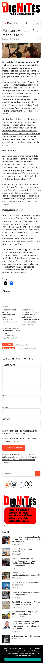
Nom (5, 395)
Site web (6, 419)
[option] (23, 23)
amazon (20, 348)
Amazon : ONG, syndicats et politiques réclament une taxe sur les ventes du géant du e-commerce (30, 315)
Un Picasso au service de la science (26, 636)
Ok (23, 659)
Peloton (5, 351)
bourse (27, 348)
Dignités (5, 39)
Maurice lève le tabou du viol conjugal (22, 23)
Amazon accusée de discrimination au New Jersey (11, 330)
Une (27, 344)
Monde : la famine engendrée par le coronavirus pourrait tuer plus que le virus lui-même (26, 539)
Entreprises (19, 344)
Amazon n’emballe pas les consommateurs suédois (9, 313)
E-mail (5, 407)
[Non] (40, 654)
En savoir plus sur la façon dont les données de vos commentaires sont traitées (20, 460)
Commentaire (9, 365)
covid (34, 348)
